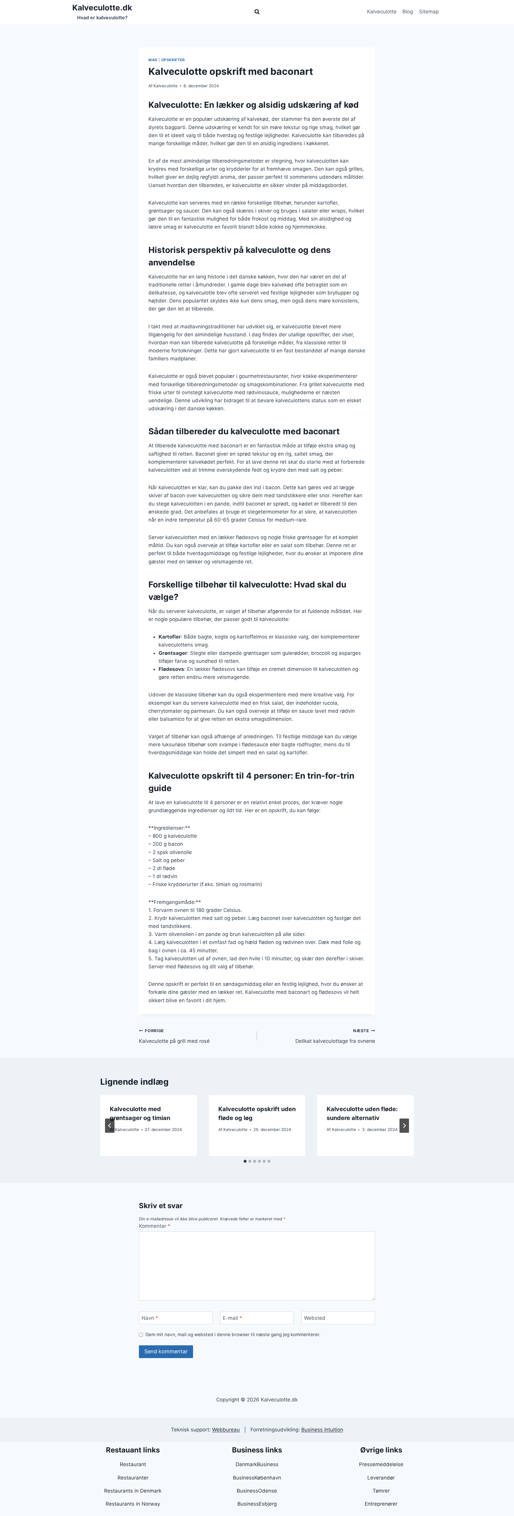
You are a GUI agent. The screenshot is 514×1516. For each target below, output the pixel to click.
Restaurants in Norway (133, 1504)
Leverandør (381, 1478)
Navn (150, 1318)
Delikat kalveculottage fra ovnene (335, 1036)
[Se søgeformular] (257, 12)
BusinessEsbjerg (257, 1504)
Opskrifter (173, 60)
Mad (153, 60)
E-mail (232, 1318)
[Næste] (404, 1126)
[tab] (245, 1161)
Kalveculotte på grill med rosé (174, 1036)
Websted (314, 1318)
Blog (407, 12)
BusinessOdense (257, 1491)
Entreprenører (381, 1504)
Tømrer (381, 1491)
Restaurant (133, 1464)
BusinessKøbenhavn (257, 1478)
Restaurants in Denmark (133, 1491)
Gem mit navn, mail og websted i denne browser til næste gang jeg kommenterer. (232, 1334)
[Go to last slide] (110, 1126)
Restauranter (132, 1478)
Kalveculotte (382, 12)
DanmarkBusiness (257, 1464)
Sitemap (429, 12)
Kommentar (154, 1226)
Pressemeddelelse (381, 1464)
